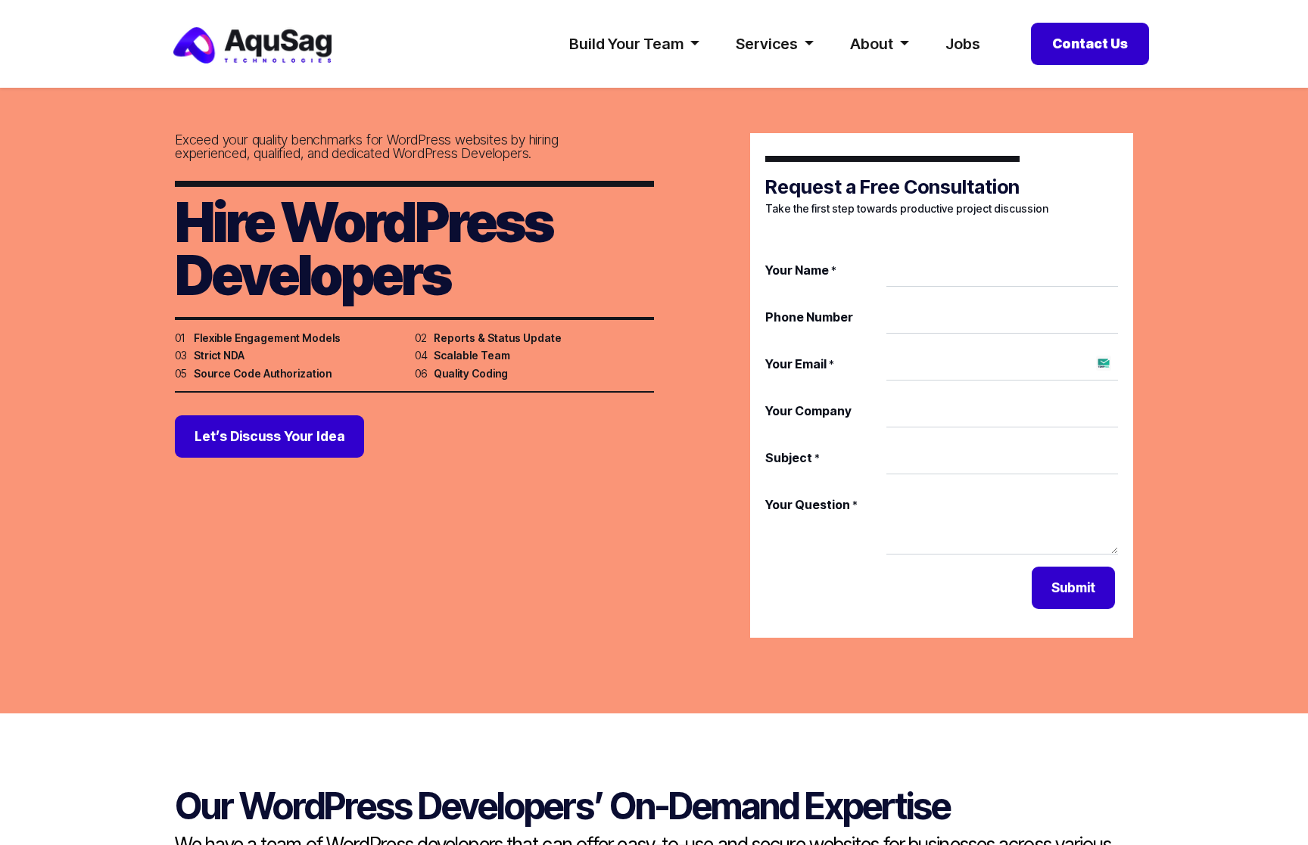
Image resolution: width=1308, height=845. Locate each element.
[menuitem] (962, 44)
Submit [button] (1073, 587)
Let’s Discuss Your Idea (269, 436)
